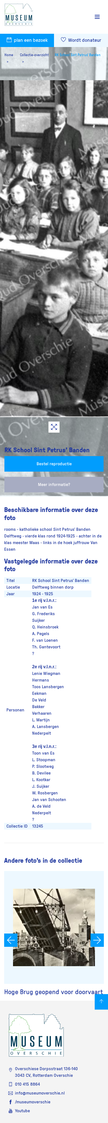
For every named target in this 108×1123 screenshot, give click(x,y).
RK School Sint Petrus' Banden (78, 55)
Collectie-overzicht (34, 55)
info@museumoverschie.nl (40, 1093)
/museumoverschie (32, 1102)
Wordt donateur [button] (84, 40)
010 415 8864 (27, 1084)
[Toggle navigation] (97, 17)
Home (8, 55)
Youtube (22, 1111)
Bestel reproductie (54, 464)
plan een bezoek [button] (30, 40)
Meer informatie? (54, 484)
